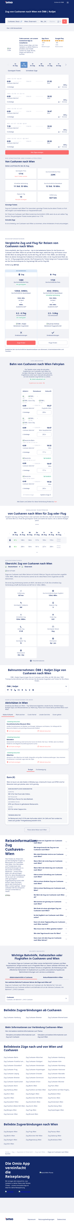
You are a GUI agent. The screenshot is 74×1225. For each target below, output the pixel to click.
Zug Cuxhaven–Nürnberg (56, 1065)
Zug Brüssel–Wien (32, 1114)
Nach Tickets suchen (21, 176)
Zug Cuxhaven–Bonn (11, 1086)
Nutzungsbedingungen (46, 1219)
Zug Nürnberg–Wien (55, 1106)
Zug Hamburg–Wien (11, 1090)
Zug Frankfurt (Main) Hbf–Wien (14, 1106)
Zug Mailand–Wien (54, 1094)
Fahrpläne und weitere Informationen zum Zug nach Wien (52, 1036)
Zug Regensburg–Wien (33, 1140)
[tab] (14, 70)
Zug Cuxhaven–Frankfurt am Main (15, 1061)
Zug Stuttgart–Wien (32, 1094)
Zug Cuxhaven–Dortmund (34, 1078)
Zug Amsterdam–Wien (55, 1102)
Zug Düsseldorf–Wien (11, 1102)
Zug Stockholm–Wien (33, 1102)
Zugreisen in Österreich (25, 1152)
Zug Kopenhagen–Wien (56, 1110)
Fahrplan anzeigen (21, 199)
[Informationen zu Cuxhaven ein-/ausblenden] (66, 998)
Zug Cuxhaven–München (34, 1057)
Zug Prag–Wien (31, 1110)
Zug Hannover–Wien (11, 1114)
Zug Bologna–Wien (10, 1110)
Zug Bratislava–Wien (55, 1140)
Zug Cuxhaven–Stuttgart (34, 1061)
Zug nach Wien (40, 1152)
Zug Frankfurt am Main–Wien (36, 1090)
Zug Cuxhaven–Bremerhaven (58, 1017)
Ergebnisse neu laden (35, 383)
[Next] (66, 64)
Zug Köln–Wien (9, 1098)
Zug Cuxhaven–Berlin (11, 1057)
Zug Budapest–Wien (10, 1132)
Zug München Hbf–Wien (34, 1098)
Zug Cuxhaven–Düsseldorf (13, 1065)
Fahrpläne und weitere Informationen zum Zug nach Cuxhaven (20, 1036)
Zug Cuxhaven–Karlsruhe (56, 1078)
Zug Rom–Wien (9, 1094)
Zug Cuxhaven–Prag (10, 1070)
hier (55, 501)
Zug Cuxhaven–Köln (54, 1061)
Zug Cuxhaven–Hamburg (12, 1017)
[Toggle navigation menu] (68, 2)
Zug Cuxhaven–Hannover (56, 1070)
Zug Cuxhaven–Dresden (34, 1074)
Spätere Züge (45, 495)
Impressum (32, 1219)
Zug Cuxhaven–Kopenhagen (35, 1070)
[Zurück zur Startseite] (9, 2)
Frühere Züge (29, 495)
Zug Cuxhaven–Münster (56, 1082)
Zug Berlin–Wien (31, 1086)
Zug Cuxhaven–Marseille (56, 1074)
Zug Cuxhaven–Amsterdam (35, 1065)
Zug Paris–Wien (53, 1086)
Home (7, 1152)
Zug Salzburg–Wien (54, 1136)
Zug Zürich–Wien (31, 1106)
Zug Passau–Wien (54, 1132)
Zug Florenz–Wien (54, 1098)
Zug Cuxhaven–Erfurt (33, 1082)
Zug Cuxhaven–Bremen (34, 1017)
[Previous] (9, 533)
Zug (13, 1152)
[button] (44, 21)
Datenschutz (61, 1219)
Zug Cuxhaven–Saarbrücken (13, 1082)
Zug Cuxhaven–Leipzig (11, 1074)
